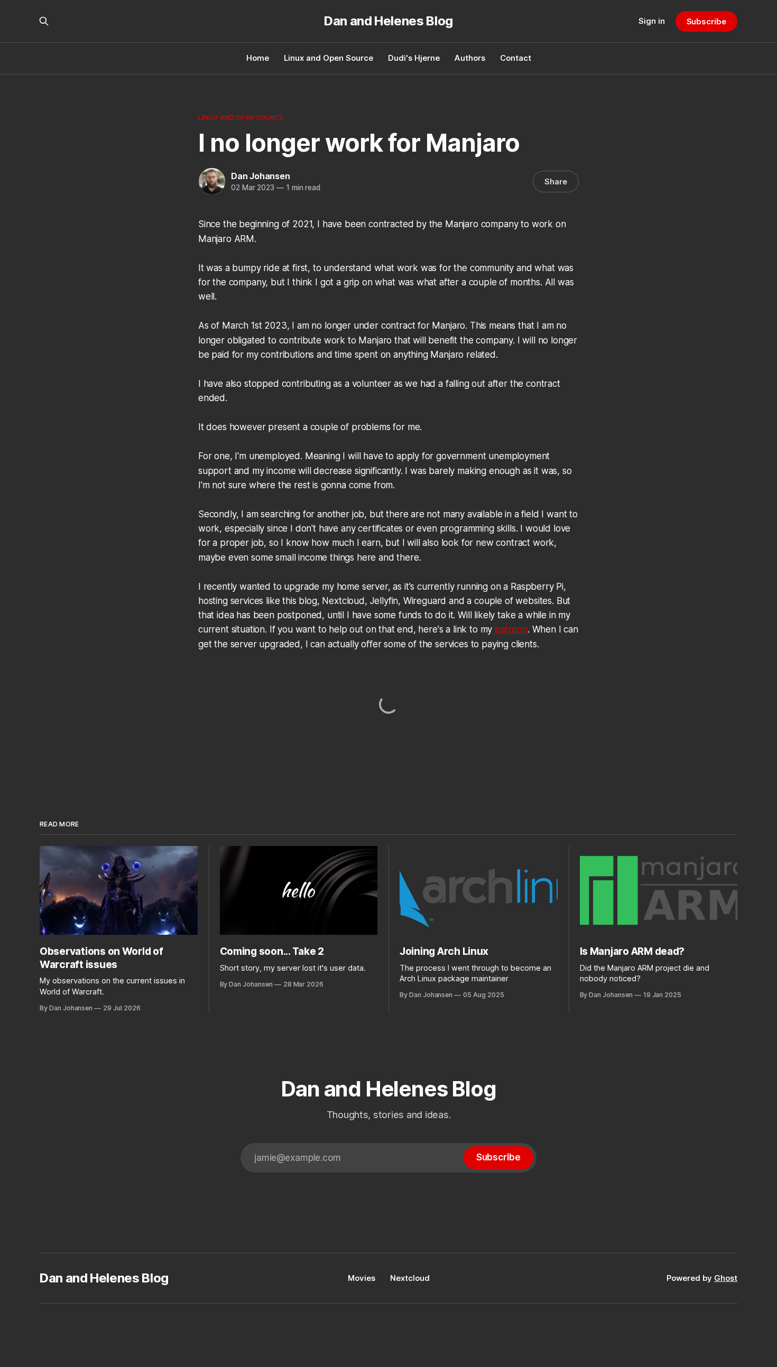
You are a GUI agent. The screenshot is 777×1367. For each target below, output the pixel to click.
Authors (470, 58)
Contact (515, 58)
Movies (361, 1278)
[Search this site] (44, 21)
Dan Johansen (260, 176)
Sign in (652, 21)
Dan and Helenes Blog (388, 21)
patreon (511, 629)
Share (555, 181)
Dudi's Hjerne (414, 58)
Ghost (725, 1278)
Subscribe (706, 21)
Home (257, 58)
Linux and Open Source (328, 58)
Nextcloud (410, 1278)
